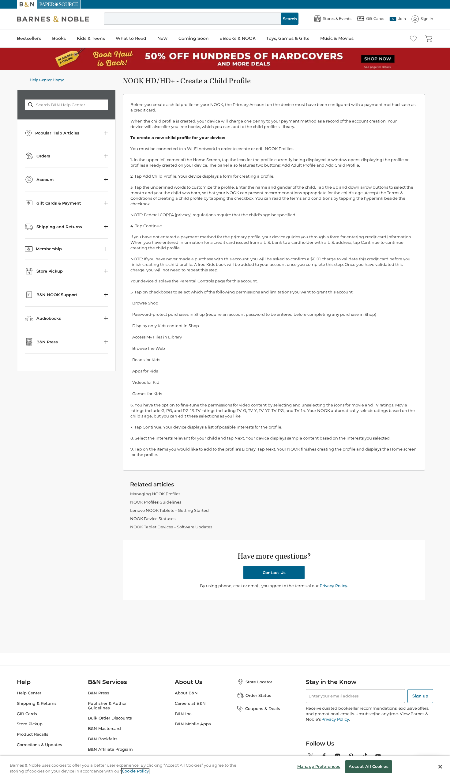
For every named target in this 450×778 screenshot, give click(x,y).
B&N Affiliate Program (110, 749)
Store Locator (259, 681)
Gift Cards (27, 714)
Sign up (420, 695)
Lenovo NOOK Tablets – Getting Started (169, 510)
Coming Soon (193, 38)
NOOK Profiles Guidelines (155, 502)
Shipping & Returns (37, 703)
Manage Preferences (318, 766)
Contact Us (274, 572)
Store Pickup (30, 724)
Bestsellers (29, 38)
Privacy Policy (333, 585)
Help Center (29, 693)
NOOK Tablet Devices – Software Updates (171, 526)
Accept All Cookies (368, 766)
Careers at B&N (190, 703)
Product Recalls (32, 734)
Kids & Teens (91, 38)
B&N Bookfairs (103, 739)
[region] (225, 767)
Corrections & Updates (39, 744)
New (162, 38)
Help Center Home (47, 79)
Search (290, 18)
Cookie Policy (135, 771)
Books (59, 38)
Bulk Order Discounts (110, 718)
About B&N (186, 693)
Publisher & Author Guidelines (107, 705)
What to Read (131, 38)
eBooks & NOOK (238, 38)
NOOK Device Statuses (152, 518)
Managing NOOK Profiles (155, 493)
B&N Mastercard (104, 728)
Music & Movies (337, 38)
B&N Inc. (183, 714)
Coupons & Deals (262, 708)
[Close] (440, 766)
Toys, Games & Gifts (287, 38)
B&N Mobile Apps (193, 724)
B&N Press (98, 693)
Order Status (258, 695)
